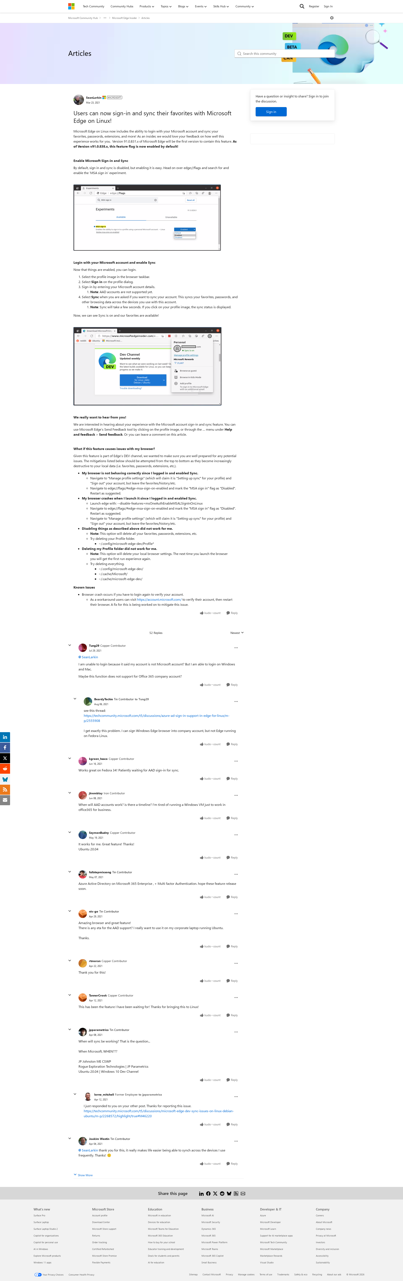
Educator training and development (166, 1249)
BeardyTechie (103, 699)
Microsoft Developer (270, 1222)
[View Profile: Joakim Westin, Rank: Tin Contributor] (83, 1141)
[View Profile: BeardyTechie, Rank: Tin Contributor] (88, 701)
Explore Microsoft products (47, 1255)
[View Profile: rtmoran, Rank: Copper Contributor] (83, 963)
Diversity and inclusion (327, 1249)
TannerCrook (98, 995)
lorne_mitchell (104, 1094)
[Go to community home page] (71, 6)
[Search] (302, 6)
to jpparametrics (150, 1094)
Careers (320, 1215)
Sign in (271, 111)
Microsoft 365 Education (160, 1235)
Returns (96, 1235)
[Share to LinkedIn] (201, 1193)
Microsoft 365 (209, 1235)
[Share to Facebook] (208, 1193)
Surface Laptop (41, 1222)
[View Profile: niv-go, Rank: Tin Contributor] (83, 914)
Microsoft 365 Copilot (213, 1255)
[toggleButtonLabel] (332, 18)
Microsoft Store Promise (104, 1255)
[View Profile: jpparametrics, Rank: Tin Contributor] (83, 1032)
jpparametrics (99, 1030)
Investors (320, 1242)
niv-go (93, 911)
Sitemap (193, 1274)
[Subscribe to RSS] (236, 1193)
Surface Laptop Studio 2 (46, 1228)
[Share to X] (215, 1193)
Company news (323, 1228)
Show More (85, 1175)
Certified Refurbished (103, 1249)
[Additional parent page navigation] (104, 18)
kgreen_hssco (98, 759)
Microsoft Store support (104, 1228)
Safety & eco (300, 1274)
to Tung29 (142, 699)
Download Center (101, 1222)
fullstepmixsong (100, 872)
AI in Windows (41, 1249)
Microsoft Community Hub (83, 18)
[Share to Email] (243, 1193)
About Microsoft (324, 1222)
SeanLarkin (93, 98)
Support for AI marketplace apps (276, 1235)
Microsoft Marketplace (271, 1249)
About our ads (334, 1274)
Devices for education (159, 1222)
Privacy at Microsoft (326, 1235)
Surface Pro (39, 1215)
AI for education (156, 1262)
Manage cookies (246, 1274)
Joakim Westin (99, 1139)
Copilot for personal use (46, 1242)
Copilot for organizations (46, 1235)
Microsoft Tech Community (273, 1242)
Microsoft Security (211, 1222)
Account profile (99, 1215)
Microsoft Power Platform (214, 1242)
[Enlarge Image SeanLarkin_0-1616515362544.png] (147, 218)
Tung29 (94, 646)
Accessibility (322, 1255)
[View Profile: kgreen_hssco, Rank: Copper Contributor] (83, 761)
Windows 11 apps (42, 1262)
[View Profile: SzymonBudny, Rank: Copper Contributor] (83, 835)
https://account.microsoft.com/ (159, 599)
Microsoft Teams (210, 1249)
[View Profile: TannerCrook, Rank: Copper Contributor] (83, 997)
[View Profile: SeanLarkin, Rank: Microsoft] (78, 99)
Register (314, 6)
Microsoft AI (208, 1215)
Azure (263, 1215)
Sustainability (323, 1262)
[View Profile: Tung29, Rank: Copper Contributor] (83, 648)
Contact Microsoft (212, 1274)
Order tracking (99, 1242)
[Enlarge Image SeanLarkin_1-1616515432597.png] (147, 366)
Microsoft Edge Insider (124, 18)
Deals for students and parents (163, 1255)
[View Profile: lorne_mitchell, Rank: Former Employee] (88, 1096)
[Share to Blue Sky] (229, 1193)
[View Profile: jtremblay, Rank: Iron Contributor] (83, 795)
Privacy (229, 1274)
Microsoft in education (159, 1215)
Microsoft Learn (268, 1228)
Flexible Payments (101, 1262)
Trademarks (283, 1274)
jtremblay (96, 793)
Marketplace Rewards (271, 1255)
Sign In (328, 6)
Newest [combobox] (237, 633)
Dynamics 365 (209, 1228)
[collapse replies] (69, 645)
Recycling (317, 1274)
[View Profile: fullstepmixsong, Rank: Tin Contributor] (83, 874)
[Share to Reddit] (222, 1193)
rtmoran (95, 961)
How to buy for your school (161, 1242)
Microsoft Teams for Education (163, 1228)
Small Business (209, 1262)
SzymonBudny (99, 833)
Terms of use (266, 1274)
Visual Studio (266, 1262)
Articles (145, 18)
